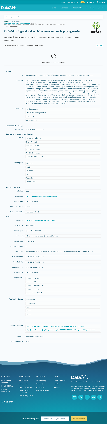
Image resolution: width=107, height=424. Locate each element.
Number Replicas (16, 246)
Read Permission (16, 207)
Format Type (18, 241)
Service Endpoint (16, 326)
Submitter (19, 196)
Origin (20, 138)
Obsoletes (19, 251)
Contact (57, 387)
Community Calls (26, 396)
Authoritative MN (16, 212)
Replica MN (18, 278)
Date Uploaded (17, 257)
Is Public (20, 191)
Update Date (18, 262)
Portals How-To (42, 390)
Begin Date (19, 129)
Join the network (26, 387)
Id (22, 75)
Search (8, 17)
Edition (20, 320)
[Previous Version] (7, 26)
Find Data (8, 402)
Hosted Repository (5, 390)
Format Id (19, 236)
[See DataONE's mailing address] (99, 397)
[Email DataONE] (87, 397)
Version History (15, 26)
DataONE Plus (7, 386)
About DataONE (60, 381)
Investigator (18, 163)
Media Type (18, 231)
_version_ (19, 336)
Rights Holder (18, 201)
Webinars (40, 387)
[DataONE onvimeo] (80, 397)
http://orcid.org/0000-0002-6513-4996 (41, 196)
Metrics (57, 384)
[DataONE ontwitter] (74, 397)
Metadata (16, 17)
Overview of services (6, 382)
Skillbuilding (41, 381)
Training (39, 384)
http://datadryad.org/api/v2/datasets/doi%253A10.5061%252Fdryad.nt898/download (60, 330)
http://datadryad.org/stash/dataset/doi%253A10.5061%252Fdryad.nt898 (55, 326)
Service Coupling (16, 341)
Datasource (18, 272)
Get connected (79, 419)
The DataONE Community (24, 391)
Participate (23, 381)
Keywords (19, 108)
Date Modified (17, 267)
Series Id (19, 220)
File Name (19, 225)
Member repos (24, 384)
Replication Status (16, 299)
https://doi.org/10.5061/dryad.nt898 (17, 23)
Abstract (20, 80)
